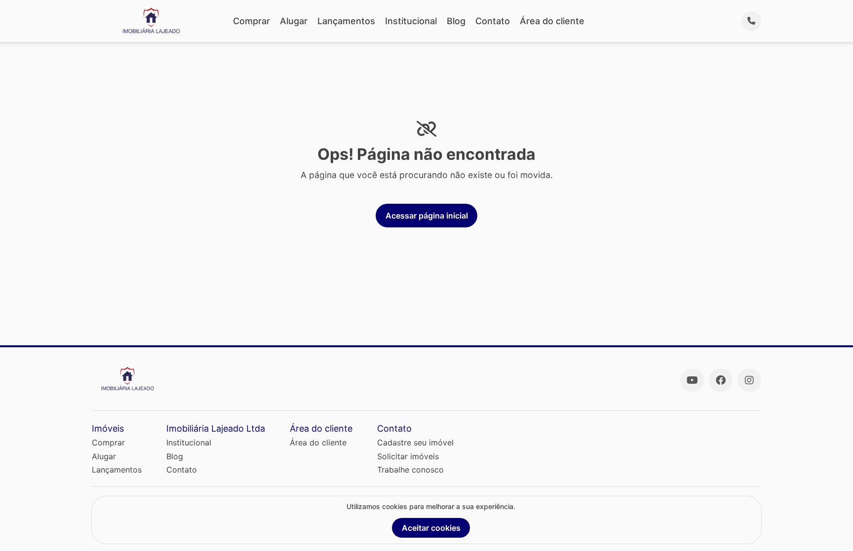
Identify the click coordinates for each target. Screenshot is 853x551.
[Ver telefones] (751, 21)
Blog (456, 21)
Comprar (251, 21)
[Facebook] (721, 380)
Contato (492, 21)
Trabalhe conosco (410, 470)
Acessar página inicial (427, 215)
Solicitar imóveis (408, 456)
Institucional (411, 21)
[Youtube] (692, 380)
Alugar (294, 21)
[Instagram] (749, 380)
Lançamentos (346, 21)
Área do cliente (552, 21)
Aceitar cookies (431, 528)
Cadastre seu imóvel (415, 442)
